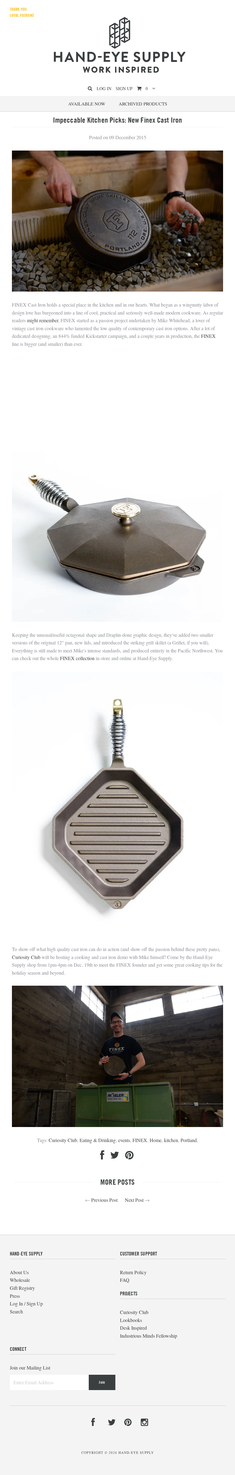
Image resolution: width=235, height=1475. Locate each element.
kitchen (171, 1140)
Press (15, 1296)
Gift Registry (22, 1288)
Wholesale (20, 1280)
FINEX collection (77, 658)
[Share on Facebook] (102, 1156)
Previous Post (104, 1200)
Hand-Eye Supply (136, 1452)
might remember (42, 320)
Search (16, 1311)
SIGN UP (124, 88)
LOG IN (104, 88)
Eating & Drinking (98, 1140)
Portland (189, 1140)
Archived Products (143, 104)
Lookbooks (131, 1320)
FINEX (208, 336)
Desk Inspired (133, 1327)
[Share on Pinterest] (129, 1156)
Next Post (134, 1200)
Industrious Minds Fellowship (148, 1335)
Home (156, 1140)
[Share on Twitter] (114, 1156)
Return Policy (133, 1272)
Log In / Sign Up (26, 1303)
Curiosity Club (26, 957)
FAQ (124, 1280)
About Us (19, 1272)
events (124, 1140)
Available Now (86, 104)
